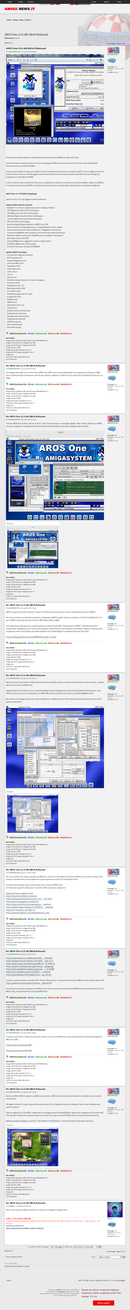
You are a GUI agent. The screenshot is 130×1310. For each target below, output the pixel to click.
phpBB (58, 1290)
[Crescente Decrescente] (93, 1247)
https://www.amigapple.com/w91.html (22, 901)
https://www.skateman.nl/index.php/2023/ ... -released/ (29, 958)
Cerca (119, 2)
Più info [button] (93, 1296)
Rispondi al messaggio (8, 43)
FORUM (20, 2)
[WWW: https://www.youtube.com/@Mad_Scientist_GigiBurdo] (108, 1240)
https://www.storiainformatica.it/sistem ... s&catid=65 (29, 983)
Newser (17, 38)
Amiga (15, 20)
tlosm (11, 1206)
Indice (9, 20)
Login (94, 2)
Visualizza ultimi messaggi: (39, 1247)
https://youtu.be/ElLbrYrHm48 (18, 1050)
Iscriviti (106, 2)
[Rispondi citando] (98, 47)
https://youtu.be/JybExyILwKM (18, 1045)
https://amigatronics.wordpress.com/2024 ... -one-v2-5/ (29, 961)
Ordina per (69, 1247)
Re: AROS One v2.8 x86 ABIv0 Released (25, 365)
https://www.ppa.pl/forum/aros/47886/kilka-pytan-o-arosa (31, 637)
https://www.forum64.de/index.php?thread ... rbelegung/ (30, 966)
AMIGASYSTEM (14, 52)
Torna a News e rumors (14, 1257)
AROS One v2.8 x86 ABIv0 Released (26, 34)
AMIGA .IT (20, 9)
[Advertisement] (65, 26)
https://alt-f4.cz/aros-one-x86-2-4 (20, 910)
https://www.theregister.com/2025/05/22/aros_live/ (28, 913)
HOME (10, 2)
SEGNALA (31, 2)
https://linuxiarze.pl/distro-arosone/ (21, 896)
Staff (80, 1280)
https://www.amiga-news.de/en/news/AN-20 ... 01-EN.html (30, 963)
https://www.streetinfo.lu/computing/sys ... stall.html (28, 904)
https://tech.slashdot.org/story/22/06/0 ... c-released (28, 972)
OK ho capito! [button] (104, 1303)
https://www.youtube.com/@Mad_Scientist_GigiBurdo (25, 1228)
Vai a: (94, 1257)
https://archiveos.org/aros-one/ (19, 893)
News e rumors (25, 20)
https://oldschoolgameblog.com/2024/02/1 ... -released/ (29, 907)
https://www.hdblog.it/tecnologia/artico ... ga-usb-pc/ (28, 974)
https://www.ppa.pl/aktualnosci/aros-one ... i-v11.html (29, 899)
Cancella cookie (88, 1280)
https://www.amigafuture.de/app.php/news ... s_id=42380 (30, 969)
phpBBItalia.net (64, 1292)
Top (123, 361)
